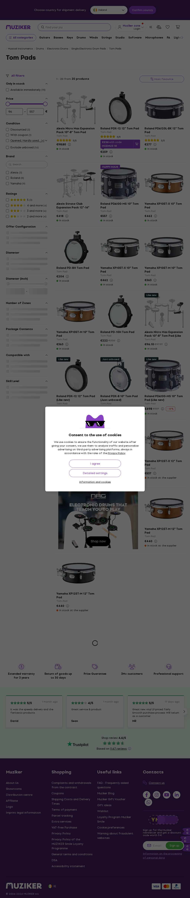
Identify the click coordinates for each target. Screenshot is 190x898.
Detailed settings (95, 473)
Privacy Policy (116, 453)
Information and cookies (95, 482)
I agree (95, 463)
